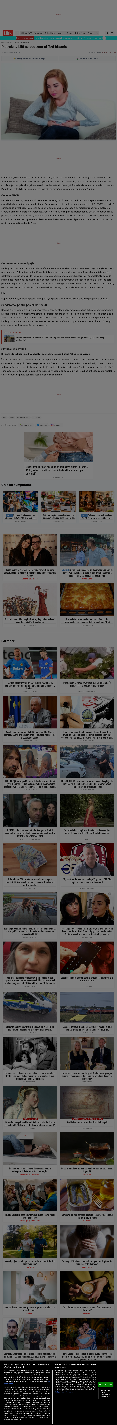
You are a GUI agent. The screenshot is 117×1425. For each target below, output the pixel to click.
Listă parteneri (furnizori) (64, 1392)
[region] (58, 1393)
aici (20, 1406)
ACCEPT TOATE (105, 1385)
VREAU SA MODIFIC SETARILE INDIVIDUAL (106, 1393)
